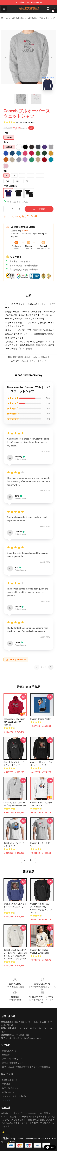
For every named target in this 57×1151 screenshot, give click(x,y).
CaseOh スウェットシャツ (41, 17)
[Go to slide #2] (36, 99)
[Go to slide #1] (21, 99)
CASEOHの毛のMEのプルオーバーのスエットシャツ (15, 907)
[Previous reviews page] (36, 667)
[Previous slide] (6, 57)
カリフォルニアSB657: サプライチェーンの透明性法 (26, 1067)
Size (5, 171)
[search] (48, 8)
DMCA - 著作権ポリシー (13, 1063)
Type (6, 133)
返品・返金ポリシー (11, 1088)
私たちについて (9, 1050)
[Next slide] (51, 57)
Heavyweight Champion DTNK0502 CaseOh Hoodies (14, 722)
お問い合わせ (8, 1092)
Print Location (10, 186)
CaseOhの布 (18, 17)
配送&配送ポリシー (11, 1080)
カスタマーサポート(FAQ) (14, 1096)
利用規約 (6, 1055)
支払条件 (6, 1084)
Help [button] (51, 1147)
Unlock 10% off (5, 1138)
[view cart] (53, 8)
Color (6, 142)
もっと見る (28, 860)
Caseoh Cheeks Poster (40, 719)
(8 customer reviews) (25, 122)
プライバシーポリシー (12, 1059)
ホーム (4, 17)
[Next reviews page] (50, 667)
